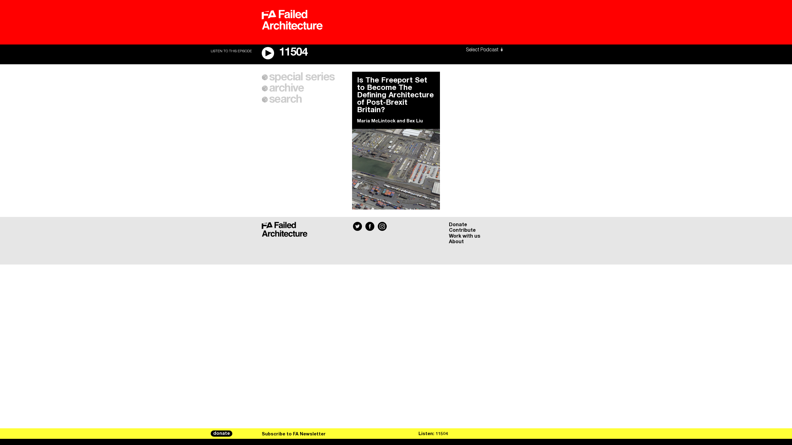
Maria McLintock (376, 121)
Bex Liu (415, 121)
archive (286, 88)
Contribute (462, 230)
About (456, 241)
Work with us (464, 236)
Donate (458, 224)
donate (221, 433)
